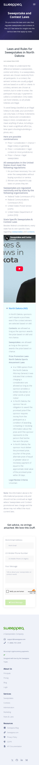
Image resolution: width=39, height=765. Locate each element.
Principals (7, 673)
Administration (9, 707)
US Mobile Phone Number (16, 553)
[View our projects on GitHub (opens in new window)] (16, 760)
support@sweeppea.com (16, 639)
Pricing (6, 678)
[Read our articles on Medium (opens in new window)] (26, 760)
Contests (7, 703)
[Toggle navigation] (34, 4)
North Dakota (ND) (18, 308)
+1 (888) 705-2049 (14, 643)
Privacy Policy (12, 737)
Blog (5, 683)
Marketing (7, 712)
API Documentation (14, 746)
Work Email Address (13, 540)
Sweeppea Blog (13, 728)
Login (6, 687)
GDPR (9, 742)
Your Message (11, 566)
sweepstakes (17, 231)
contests (31, 231)
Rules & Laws (9, 717)
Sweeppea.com (12, 732)
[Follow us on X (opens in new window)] (12, 760)
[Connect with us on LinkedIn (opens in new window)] (21, 760)
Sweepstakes (8, 698)
